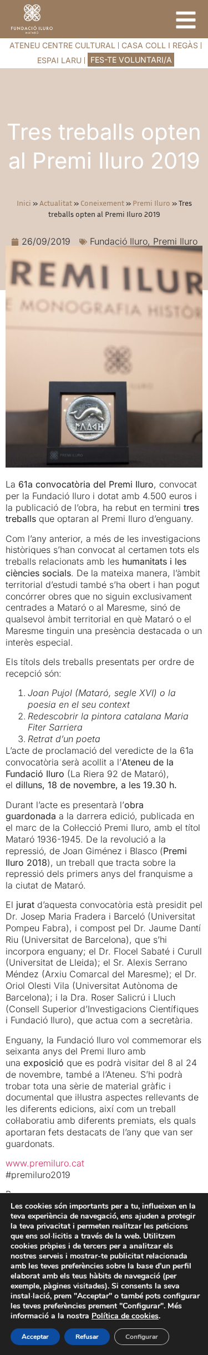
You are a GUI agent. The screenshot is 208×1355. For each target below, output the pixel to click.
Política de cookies (125, 1316)
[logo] (32, 19)
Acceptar (35, 1336)
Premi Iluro (151, 203)
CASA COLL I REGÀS (159, 45)
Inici (24, 203)
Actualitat (55, 203)
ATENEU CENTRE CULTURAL (62, 45)
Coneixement (102, 203)
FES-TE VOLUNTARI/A (131, 59)
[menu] (186, 20)
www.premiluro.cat (45, 1163)
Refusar (87, 1336)
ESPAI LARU (59, 60)
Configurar (141, 1336)
